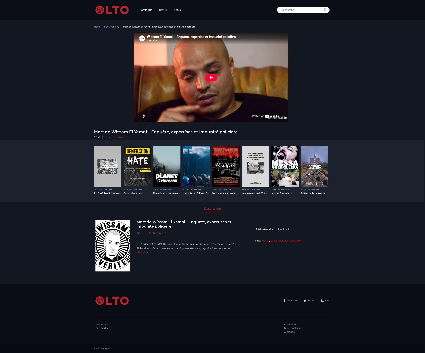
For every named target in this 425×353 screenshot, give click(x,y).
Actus (177, 9)
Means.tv (100, 324)
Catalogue (145, 9)
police (273, 240)
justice (265, 240)
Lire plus (140, 251)
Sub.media (101, 328)
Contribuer (290, 324)
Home (97, 26)
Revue (163, 9)
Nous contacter (293, 328)
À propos (289, 331)
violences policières (290, 240)
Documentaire (111, 26)
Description (212, 208)
